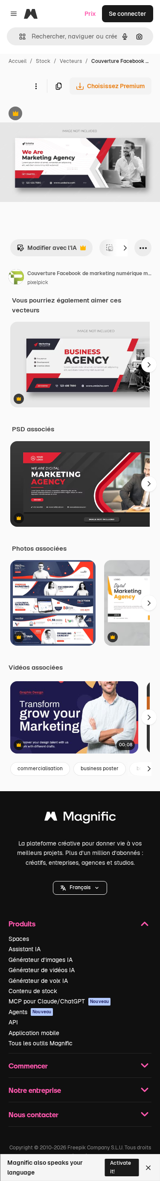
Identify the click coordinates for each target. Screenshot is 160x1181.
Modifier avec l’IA (47, 250)
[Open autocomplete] (19, 36)
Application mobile (34, 1033)
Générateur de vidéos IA (42, 970)
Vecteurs (71, 61)
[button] (80, 888)
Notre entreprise (35, 1090)
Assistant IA (25, 949)
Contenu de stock (33, 991)
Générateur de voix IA (38, 981)
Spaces (19, 939)
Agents (30, 1012)
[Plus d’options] (35, 86)
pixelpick (37, 282)
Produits (22, 923)
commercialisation (40, 768)
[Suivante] (125, 247)
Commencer (28, 1065)
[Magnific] (80, 818)
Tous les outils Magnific (41, 1043)
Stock (43, 61)
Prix (90, 14)
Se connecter (127, 14)
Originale (56, 114)
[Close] (148, 1168)
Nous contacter (33, 1114)
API (13, 1022)
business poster (100, 768)
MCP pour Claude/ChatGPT (59, 1001)
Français (80, 887)
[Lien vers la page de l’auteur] (16, 278)
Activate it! (120, 1167)
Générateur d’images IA (41, 960)
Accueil (17, 61)
